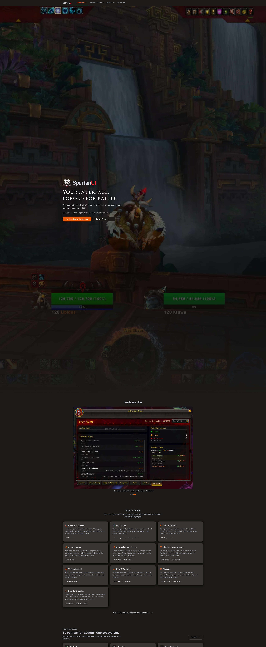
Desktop (122, 3)
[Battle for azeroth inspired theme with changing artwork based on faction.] (133, 494)
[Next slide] (190, 451)
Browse (111, 3)
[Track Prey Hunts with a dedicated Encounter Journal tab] (135, 494)
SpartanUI (81, 3)
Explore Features (102, 219)
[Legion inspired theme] (130, 494)
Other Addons (97, 3)
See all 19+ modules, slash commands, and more (131, 613)
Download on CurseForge (78, 219)
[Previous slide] (75, 451)
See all (194, 637)
